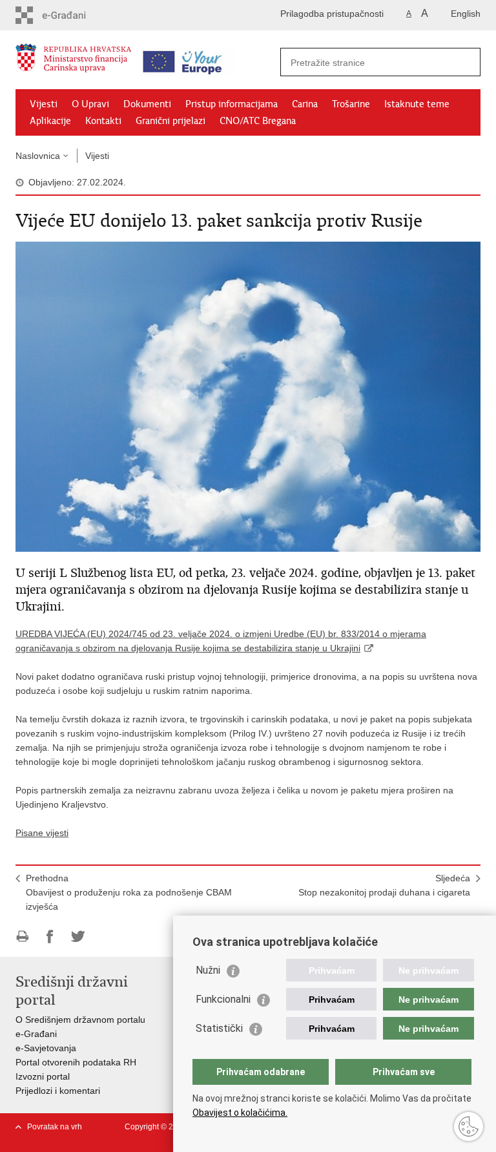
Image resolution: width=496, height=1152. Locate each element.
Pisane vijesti (42, 833)
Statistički (219, 1028)
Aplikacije (50, 121)
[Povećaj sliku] (248, 396)
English (465, 13)
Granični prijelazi (170, 121)
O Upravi (90, 104)
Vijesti (43, 104)
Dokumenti (147, 104)
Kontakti (103, 121)
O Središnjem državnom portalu (80, 1019)
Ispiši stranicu (22, 936)
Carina (305, 104)
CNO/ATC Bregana (258, 121)
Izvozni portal (43, 1076)
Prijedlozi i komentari (58, 1090)
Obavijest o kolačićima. (239, 1112)
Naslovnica (38, 156)
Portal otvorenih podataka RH (76, 1062)
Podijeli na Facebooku (50, 936)
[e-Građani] (71, 15)
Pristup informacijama (231, 104)
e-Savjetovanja (46, 1048)
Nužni (208, 970)
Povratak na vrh (54, 1126)
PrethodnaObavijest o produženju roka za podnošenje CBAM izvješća (129, 892)
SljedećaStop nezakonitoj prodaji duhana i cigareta (384, 885)
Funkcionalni (223, 999)
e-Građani (36, 1034)
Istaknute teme (417, 104)
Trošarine (351, 104)
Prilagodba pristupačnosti (332, 13)
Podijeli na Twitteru (78, 936)
